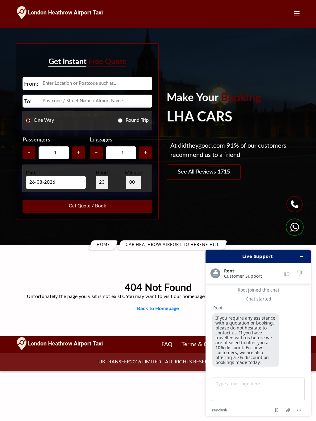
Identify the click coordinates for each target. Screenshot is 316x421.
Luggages (101, 140)
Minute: (133, 172)
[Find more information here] (258, 333)
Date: (32, 172)
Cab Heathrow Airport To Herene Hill (172, 245)
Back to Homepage (158, 308)
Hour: (102, 172)
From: (31, 84)
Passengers (36, 140)
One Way (44, 120)
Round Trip (137, 120)
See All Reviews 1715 (204, 172)
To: (27, 101)
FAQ (166, 344)
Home (103, 245)
